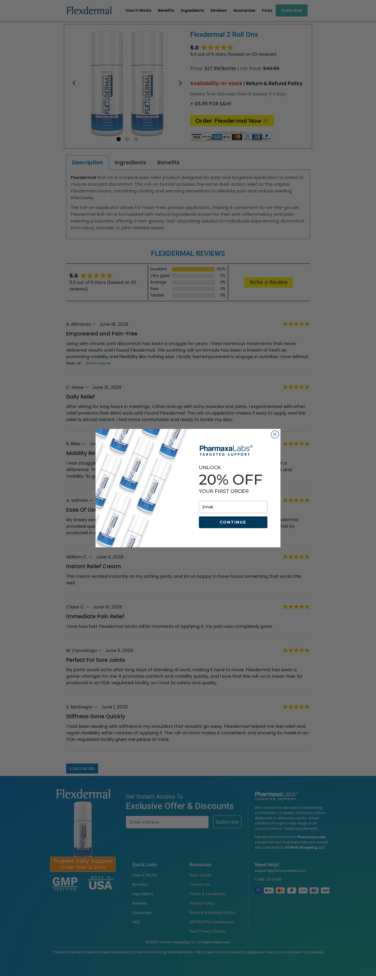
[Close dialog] (275, 434)
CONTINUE (233, 522)
